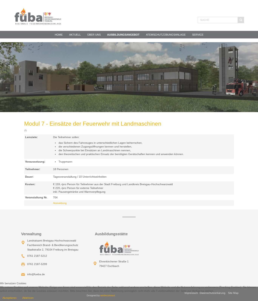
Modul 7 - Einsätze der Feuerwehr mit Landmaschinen (92, 124)
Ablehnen (28, 297)
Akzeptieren (9, 297)
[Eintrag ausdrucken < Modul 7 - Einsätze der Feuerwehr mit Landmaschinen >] (26, 130)
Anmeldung (60, 203)
